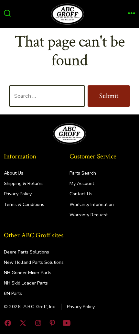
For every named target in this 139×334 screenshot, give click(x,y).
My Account (82, 183)
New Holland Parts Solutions (34, 262)
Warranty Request (89, 215)
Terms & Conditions (24, 204)
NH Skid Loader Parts (26, 283)
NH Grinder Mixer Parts (27, 273)
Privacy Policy (18, 194)
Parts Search (83, 173)
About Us (13, 173)
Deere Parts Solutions (26, 252)
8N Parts (13, 293)
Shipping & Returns (24, 183)
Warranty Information (92, 204)
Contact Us (81, 194)
